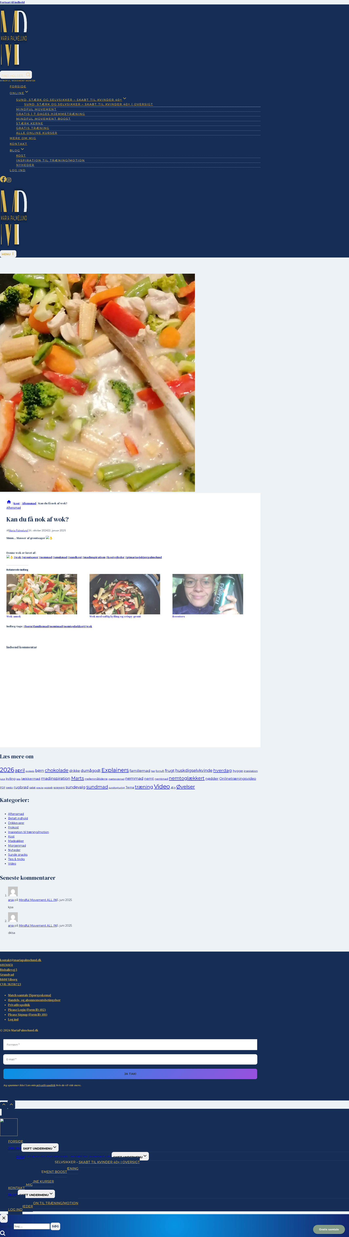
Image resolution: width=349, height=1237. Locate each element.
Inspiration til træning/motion (50, 160)
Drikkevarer (16, 823)
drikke (74, 771)
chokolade (56, 770)
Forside (18, 86)
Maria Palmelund (18, 530)
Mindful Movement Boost (43, 118)
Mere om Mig (23, 138)
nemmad (134, 778)
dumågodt (91, 770)
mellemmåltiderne (96, 778)
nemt (149, 779)
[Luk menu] (1, 1112)
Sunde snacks (17, 855)
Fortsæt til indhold (12, 2)
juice (2, 779)
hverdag (222, 770)
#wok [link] (17, 557)
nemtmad (55, 626)
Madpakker (16, 841)
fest (153, 771)
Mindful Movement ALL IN (38, 900)
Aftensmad (13, 508)
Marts (77, 778)
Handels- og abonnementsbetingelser (34, 1000)
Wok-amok (13, 616)
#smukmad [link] (60, 557)
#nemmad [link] (45, 557)
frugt (169, 770)
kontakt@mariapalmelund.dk (20, 960)
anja (11, 900)
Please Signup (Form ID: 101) (27, 1014)
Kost (11, 836)
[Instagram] (8, 181)
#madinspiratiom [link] (93, 557)
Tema (130, 787)
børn (28, 626)
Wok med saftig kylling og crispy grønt (115, 616)
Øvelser (185, 787)
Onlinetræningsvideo (237, 779)
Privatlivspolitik (19, 1005)
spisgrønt (59, 787)
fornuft (160, 770)
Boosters (178, 616)
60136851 (6, 965)
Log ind (18, 170)
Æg (173, 787)
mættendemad (116, 779)
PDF (2, 787)
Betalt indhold (18, 818)
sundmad (97, 787)
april (20, 770)
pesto (9, 787)
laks (18, 779)
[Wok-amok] (45, 594)
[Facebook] (3, 181)
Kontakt (18, 144)
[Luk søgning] (4, 1218)
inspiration (251, 770)
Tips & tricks (16, 859)
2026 (7, 769)
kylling (11, 779)
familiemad (40, 626)
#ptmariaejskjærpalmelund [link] (143, 557)
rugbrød (21, 787)
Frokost (13, 827)
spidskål (48, 787)
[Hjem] (8, 503)
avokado (30, 771)
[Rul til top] (3, 1105)
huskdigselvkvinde (193, 770)
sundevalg (75, 787)
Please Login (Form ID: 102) (27, 1010)
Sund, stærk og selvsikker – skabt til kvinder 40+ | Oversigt (88, 104)
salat (32, 787)
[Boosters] (211, 594)
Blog (13, 1195)
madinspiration (55, 778)
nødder (212, 778)
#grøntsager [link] (30, 557)
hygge (238, 771)
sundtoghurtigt (117, 787)
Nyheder (25, 165)
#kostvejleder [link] (115, 557)
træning (144, 787)
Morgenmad (17, 845)
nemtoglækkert (74, 626)
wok (88, 626)
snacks (39, 787)
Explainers (115, 770)
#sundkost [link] (75, 557)
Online (14, 1148)
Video (162, 786)
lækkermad (30, 779)
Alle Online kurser (36, 133)
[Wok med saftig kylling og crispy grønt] (128, 594)
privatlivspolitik (45, 1085)
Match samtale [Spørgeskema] (29, 995)
